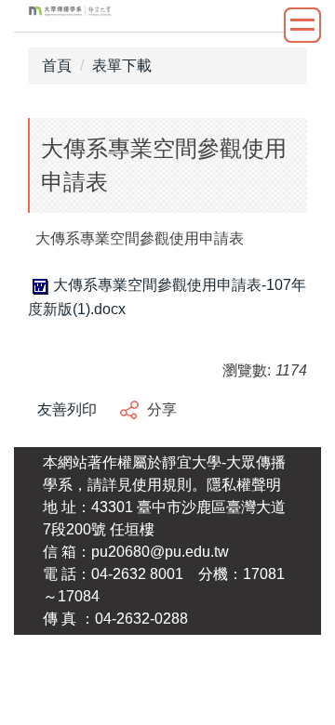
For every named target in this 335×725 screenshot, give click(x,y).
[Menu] (302, 25)
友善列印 (67, 409)
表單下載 (122, 65)
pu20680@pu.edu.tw (160, 552)
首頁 (57, 65)
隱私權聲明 (244, 485)
